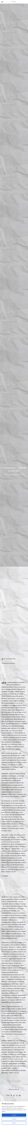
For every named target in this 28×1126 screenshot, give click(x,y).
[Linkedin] (19, 1095)
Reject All (14, 1123)
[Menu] (2, 2)
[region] (14, 1113)
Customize (14, 1119)
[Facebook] (11, 1095)
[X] (14, 1095)
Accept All (14, 1115)
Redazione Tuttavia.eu (10, 474)
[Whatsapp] (17, 1095)
